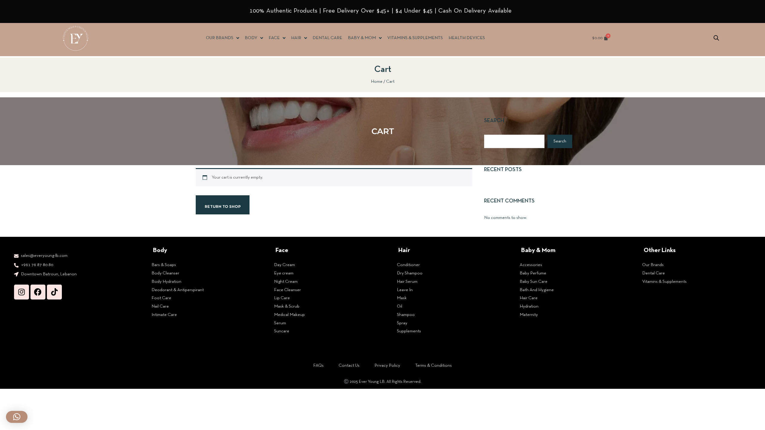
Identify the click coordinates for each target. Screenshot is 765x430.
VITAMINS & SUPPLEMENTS (415, 38)
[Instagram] (21, 292)
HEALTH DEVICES (467, 38)
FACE (274, 38)
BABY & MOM (362, 38)
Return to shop (223, 207)
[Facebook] (37, 292)
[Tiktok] (54, 292)
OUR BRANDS (219, 38)
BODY (251, 38)
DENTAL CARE (327, 38)
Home (376, 81)
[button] (16, 417)
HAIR (296, 38)
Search (494, 120)
